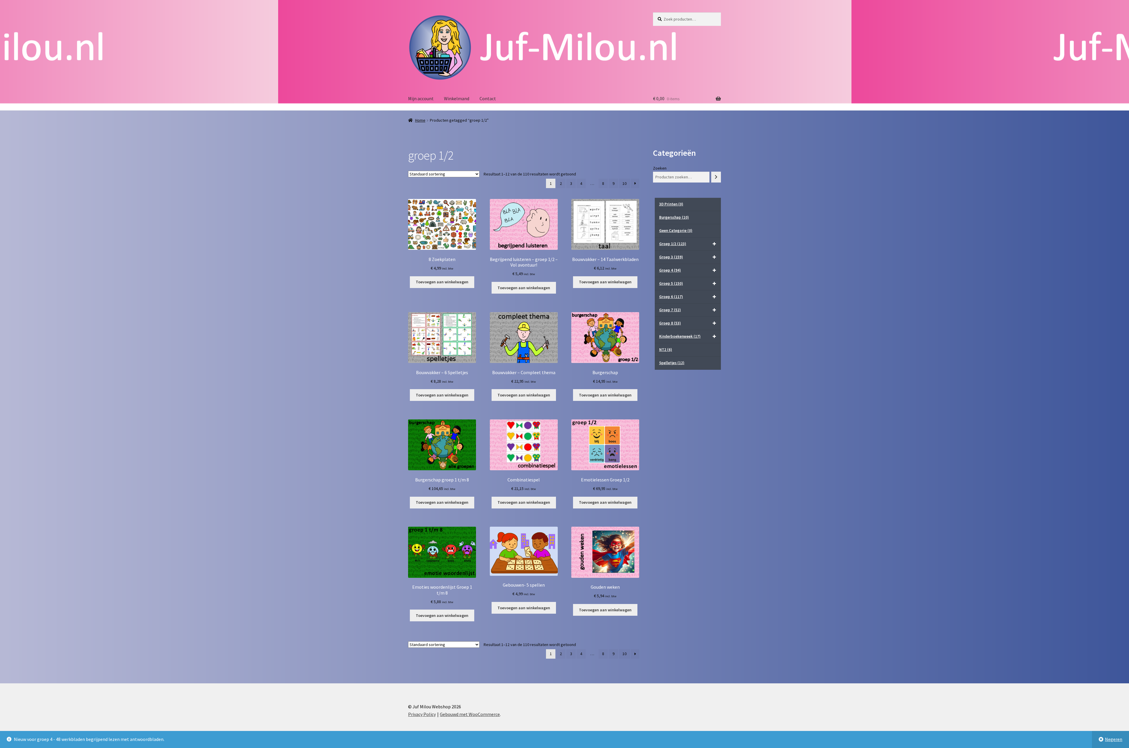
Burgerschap (674, 217)
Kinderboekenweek (680, 336)
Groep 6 (671, 296)
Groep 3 (671, 257)
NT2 (665, 349)
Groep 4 (670, 270)
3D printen (671, 204)
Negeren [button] (1113, 739)
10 (624, 183)
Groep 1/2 (672, 243)
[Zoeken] (716, 177)
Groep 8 (670, 323)
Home (420, 120)
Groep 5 (671, 283)
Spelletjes (671, 362)
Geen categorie (675, 230)
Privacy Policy (422, 714)
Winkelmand (456, 98)
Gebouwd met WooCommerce (470, 714)
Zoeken (660, 168)
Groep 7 (670, 309)
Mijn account (421, 98)
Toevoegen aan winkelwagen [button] (442, 282)
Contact (488, 98)
